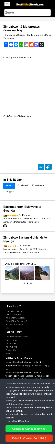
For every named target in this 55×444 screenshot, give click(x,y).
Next (46, 273)
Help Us (9, 353)
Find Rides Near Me (15, 310)
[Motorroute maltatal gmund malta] (12, 273)
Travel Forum (11, 339)
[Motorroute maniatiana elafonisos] (27, 273)
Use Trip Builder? (13, 314)
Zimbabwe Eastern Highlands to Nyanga (25, 239)
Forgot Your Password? (16, 321)
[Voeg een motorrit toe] (41, 167)
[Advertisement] (27, 87)
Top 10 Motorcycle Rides (17, 336)
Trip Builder (11, 343)
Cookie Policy (16, 410)
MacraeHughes (10, 249)
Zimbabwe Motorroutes (14, 221)
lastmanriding (12, 362)
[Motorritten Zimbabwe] (5, 215)
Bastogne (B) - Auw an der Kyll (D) (33, 365)
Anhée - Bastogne (26, 375)
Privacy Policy (45, 407)
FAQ (7, 327)
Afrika (45, 218)
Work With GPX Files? (15, 317)
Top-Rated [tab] (23, 185)
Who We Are (11, 346)
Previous (9, 273)
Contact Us (11, 350)
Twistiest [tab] (10, 191)
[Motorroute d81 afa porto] (42, 273)
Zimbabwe (33, 221)
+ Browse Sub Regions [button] (14, 35)
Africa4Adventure (12, 218)
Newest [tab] (9, 185)
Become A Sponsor (14, 324)
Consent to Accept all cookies (28, 428)
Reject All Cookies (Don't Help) (29, 438)
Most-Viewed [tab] (38, 185)
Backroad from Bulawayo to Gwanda (22, 208)
